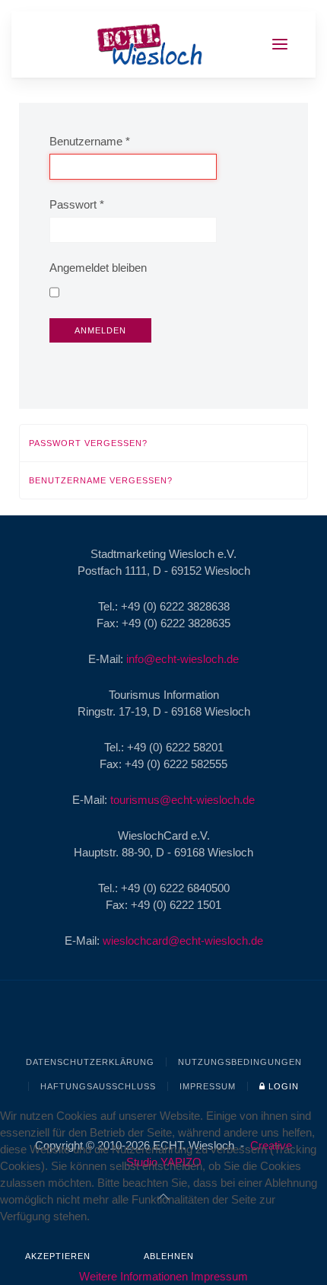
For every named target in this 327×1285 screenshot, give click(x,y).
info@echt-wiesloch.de (182, 658)
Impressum (207, 1086)
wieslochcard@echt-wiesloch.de (183, 940)
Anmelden (100, 330)
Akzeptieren (57, 1256)
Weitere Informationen (133, 1276)
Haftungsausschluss (98, 1086)
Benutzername (89, 141)
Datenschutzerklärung (90, 1062)
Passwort (76, 204)
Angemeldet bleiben (98, 267)
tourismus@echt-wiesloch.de (182, 799)
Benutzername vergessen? (101, 480)
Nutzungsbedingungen (240, 1062)
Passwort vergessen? (88, 443)
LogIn (282, 1086)
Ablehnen (169, 1256)
